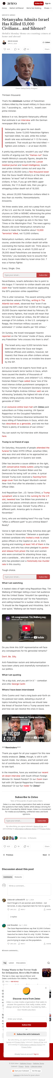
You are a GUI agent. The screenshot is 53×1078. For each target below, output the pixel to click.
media (23, 467)
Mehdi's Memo (8, 15)
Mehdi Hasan (13, 41)
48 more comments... (10, 950)
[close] (46, 988)
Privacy (21, 1066)
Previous (9, 855)
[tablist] (12, 877)
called (27, 381)
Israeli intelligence (31, 165)
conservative (13, 467)
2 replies (13, 917)
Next (45, 855)
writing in (36, 300)
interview (25, 120)
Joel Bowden (12, 925)
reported (6, 336)
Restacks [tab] (18, 877)
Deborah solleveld (15, 899)
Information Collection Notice (31, 1045)
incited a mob (33, 537)
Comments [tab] (7, 877)
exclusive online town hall (20, 407)
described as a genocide (18, 423)
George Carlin (18, 684)
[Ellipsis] (50, 900)
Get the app (36, 1071)
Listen (47, 42)
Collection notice (36, 1066)
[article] (26, 977)
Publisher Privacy (26, 1063)
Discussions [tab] (21, 963)
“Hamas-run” (35, 155)
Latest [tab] (11, 963)
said (39, 391)
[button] (4, 8)
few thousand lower (39, 172)
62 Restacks (32, 838)
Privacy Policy (20, 1042)
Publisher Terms (38, 1063)
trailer (26, 786)
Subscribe (39, 3)
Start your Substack (22, 1071)
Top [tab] (4, 963)
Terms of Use (38, 1042)
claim (4, 288)
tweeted (11, 499)
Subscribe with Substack (28, 1034)
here (4, 436)
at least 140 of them (33, 544)
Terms (27, 1066)
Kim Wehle (15, 981)
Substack (16, 1075)
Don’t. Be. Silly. (9, 656)
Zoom (39, 779)
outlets (30, 467)
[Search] (48, 962)
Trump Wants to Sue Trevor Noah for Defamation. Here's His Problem (20, 971)
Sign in (48, 3)
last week (14, 303)
